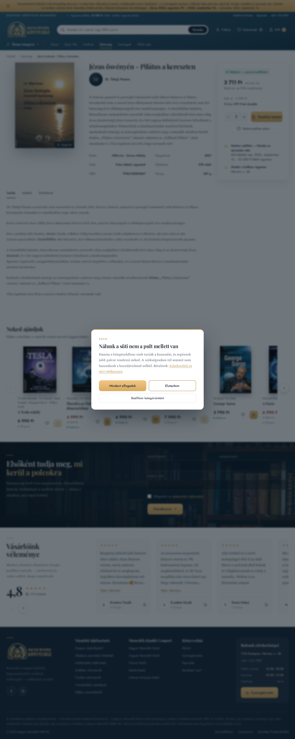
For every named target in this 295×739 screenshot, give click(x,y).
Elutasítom (172, 385)
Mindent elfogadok (122, 385)
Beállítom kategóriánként (147, 398)
